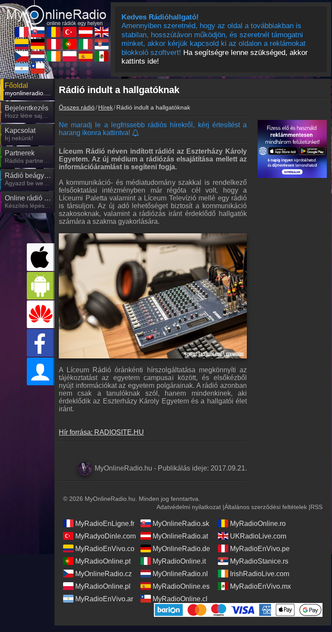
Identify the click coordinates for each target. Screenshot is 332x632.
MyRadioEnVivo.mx (260, 586)
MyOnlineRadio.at (180, 536)
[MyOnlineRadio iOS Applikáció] (40, 257)
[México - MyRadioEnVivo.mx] (102, 56)
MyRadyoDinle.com (105, 536)
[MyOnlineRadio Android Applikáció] (40, 286)
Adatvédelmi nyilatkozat (188, 506)
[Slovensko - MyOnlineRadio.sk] (38, 32)
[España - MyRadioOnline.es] (86, 56)
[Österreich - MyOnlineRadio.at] (86, 32)
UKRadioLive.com (258, 536)
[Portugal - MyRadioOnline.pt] (70, 44)
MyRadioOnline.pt (103, 561)
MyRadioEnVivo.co (104, 548)
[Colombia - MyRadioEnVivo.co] (22, 44)
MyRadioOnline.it (179, 561)
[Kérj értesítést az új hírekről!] (136, 133)
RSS (316, 506)
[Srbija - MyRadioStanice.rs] (102, 44)
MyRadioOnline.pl (103, 586)
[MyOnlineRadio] (56, 9)
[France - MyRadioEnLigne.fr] (22, 32)
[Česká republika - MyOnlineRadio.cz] (22, 56)
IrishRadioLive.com (259, 573)
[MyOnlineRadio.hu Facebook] (40, 343)
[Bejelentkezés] (40, 371)
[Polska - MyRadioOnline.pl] (70, 56)
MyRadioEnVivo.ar (104, 599)
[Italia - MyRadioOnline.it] (86, 44)
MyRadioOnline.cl (180, 599)
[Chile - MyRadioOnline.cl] (38, 68)
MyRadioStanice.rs (259, 561)
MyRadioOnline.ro (258, 523)
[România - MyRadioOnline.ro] (54, 32)
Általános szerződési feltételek (265, 506)
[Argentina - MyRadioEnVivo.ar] (22, 68)
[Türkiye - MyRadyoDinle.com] (70, 32)
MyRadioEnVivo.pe (260, 548)
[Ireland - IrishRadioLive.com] (54, 56)
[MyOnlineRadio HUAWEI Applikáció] (40, 314)
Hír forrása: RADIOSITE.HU (101, 432)
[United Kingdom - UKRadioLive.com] (102, 32)
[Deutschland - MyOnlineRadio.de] (38, 44)
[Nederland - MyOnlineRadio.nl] (38, 56)
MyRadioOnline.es (181, 586)
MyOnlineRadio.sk (181, 523)
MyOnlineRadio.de (181, 548)
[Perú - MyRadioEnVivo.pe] (54, 44)
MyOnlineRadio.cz (103, 573)
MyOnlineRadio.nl (180, 573)
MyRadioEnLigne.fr (104, 523)
